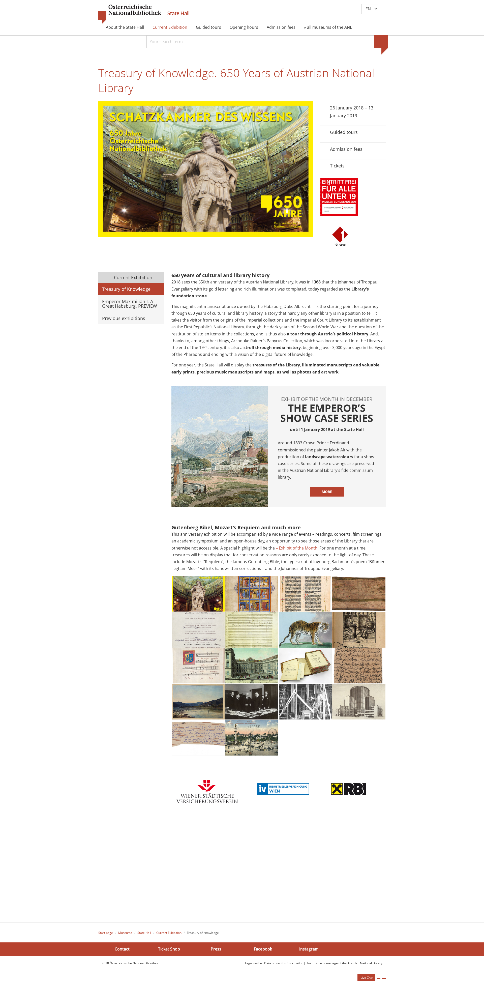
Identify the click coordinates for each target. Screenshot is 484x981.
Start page (105, 933)
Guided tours (208, 27)
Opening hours (244, 27)
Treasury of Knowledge (126, 289)
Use (308, 963)
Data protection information (283, 963)
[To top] (384, 978)
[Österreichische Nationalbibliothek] (129, 14)
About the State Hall (125, 27)
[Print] (378, 978)
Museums (125, 933)
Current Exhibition (170, 27)
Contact (122, 948)
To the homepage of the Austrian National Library (347, 963)
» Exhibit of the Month (296, 548)
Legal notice (253, 963)
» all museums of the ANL (328, 27)
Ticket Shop (169, 948)
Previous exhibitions (123, 318)
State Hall (178, 13)
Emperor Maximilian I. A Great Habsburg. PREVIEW (129, 303)
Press (216, 948)
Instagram (309, 948)
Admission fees (281, 27)
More (327, 491)
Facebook (263, 948)
